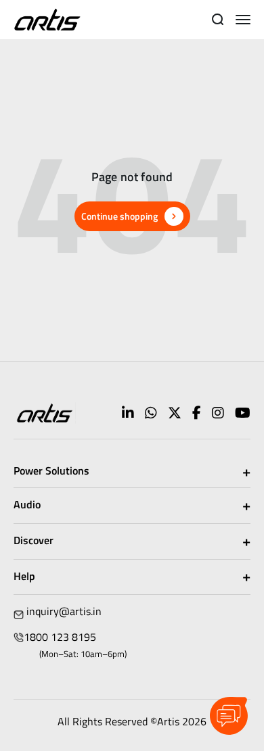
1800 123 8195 (60, 637)
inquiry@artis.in (64, 611)
